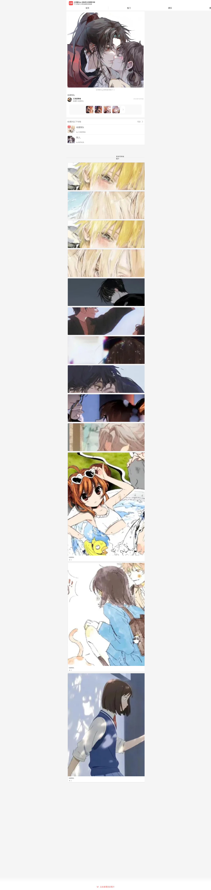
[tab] (128, 8)
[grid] (106, 526)
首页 (87, 8)
